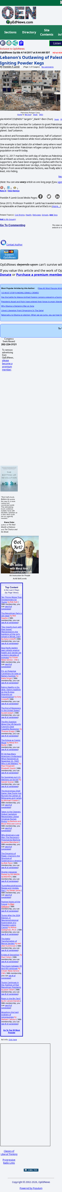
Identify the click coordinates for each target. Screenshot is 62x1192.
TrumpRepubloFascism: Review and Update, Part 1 (11, 888)
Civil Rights (20, 215)
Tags (53, 215)
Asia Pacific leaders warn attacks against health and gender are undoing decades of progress (11, 653)
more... (56, 206)
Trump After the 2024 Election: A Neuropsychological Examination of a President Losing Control (10, 921)
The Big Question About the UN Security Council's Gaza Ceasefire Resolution (11, 725)
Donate (5, 275)
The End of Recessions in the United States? (11, 709)
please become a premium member (7, 365)
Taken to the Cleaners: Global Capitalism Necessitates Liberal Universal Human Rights (11, 816)
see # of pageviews (6, 607)
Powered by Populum (31, 1188)
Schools (45, 215)
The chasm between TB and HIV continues (11, 967)
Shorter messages (9, 872)
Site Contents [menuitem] (46, 32)
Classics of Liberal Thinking (9, 1153)
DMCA (41, 114)
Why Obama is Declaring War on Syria (17, 306)
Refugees (37, 215)
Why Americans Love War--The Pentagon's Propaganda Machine (10, 837)
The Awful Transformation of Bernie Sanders (9, 941)
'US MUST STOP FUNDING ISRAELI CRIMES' (20, 292)
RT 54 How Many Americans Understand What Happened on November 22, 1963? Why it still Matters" (11, 759)
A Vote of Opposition (10, 955)
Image (20, 114)
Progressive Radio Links (9, 1161)
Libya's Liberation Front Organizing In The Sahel (22, 310)
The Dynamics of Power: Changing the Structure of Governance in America (11, 857)
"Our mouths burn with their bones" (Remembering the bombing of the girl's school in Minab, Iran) (11, 632)
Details (35, 114)
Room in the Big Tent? (11, 998)
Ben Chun (28, 114)
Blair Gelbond (7, 905)
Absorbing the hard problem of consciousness (10, 1014)
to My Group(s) (8, 219)
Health (29, 215)
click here (13, 1039)
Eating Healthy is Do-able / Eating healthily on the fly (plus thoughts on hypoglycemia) (11, 692)
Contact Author (14, 244)
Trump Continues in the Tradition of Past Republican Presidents (11, 984)
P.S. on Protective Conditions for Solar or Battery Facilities (11, 673)
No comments (48, 67)
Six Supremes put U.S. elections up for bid (11, 778)
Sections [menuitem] (10, 32)
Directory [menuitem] (29, 32)
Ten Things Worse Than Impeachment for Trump (11, 599)
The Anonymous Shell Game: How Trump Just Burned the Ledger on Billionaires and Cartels (11, 794)
